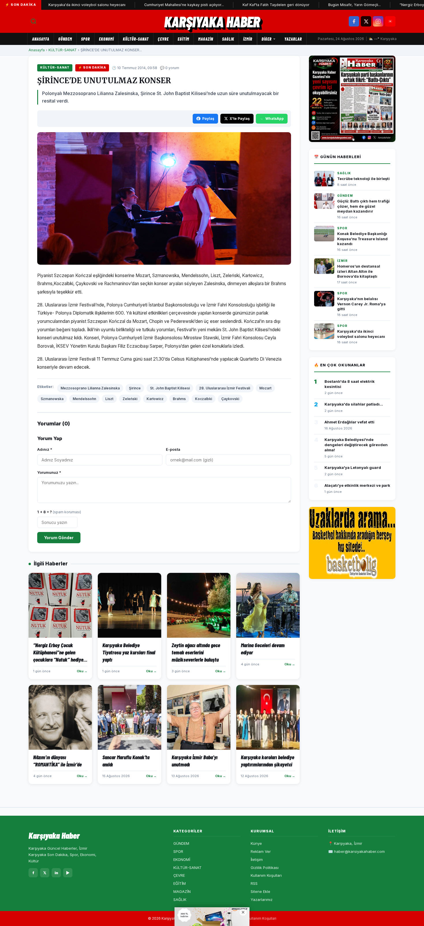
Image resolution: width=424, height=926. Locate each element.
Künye (256, 843)
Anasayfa (40, 38)
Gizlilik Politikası (265, 867)
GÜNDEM (65, 38)
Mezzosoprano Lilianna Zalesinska (90, 388)
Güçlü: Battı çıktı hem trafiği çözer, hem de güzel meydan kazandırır (363, 206)
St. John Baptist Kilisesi (170, 388)
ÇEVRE (163, 38)
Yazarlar (293, 38)
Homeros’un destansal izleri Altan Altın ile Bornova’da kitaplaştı (358, 271)
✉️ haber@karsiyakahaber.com (356, 851)
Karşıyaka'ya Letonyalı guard (352, 467)
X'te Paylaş (240, 118)
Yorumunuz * (49, 472)
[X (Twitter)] (366, 21)
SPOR (85, 38)
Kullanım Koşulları (266, 875)
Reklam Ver (261, 851)
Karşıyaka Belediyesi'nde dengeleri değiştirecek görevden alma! (356, 444)
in (56, 872)
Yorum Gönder (59, 537)
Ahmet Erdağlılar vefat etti (349, 422)
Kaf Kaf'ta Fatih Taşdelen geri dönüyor (250, 5)
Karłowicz (155, 399)
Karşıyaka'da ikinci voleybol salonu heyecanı (61, 5)
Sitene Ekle (260, 891)
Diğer (267, 38)
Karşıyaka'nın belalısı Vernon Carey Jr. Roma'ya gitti (361, 304)
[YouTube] (390, 21)
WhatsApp (274, 118)
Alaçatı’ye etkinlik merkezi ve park (357, 485)
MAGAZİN (205, 38)
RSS (254, 883)
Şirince (135, 388)
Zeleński (130, 399)
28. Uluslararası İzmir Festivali (224, 388)
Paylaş (208, 118)
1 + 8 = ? (59, 512)
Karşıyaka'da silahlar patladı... (353, 404)
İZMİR (247, 38)
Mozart (265, 388)
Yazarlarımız (262, 899)
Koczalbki (203, 399)
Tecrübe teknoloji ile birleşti (363, 179)
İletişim (257, 859)
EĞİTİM (183, 38)
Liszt (109, 399)
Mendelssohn (84, 399)
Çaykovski (230, 399)
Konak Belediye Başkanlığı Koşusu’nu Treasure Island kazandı (362, 239)
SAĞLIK (228, 38)
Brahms (179, 399)
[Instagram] (378, 21)
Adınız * (44, 449)
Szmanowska (52, 399)
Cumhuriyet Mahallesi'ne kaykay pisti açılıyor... (159, 5)
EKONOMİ (106, 38)
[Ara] (33, 21)
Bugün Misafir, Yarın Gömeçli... (329, 5)
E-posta (173, 449)
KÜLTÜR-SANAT (136, 38)
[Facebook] (354, 21)
